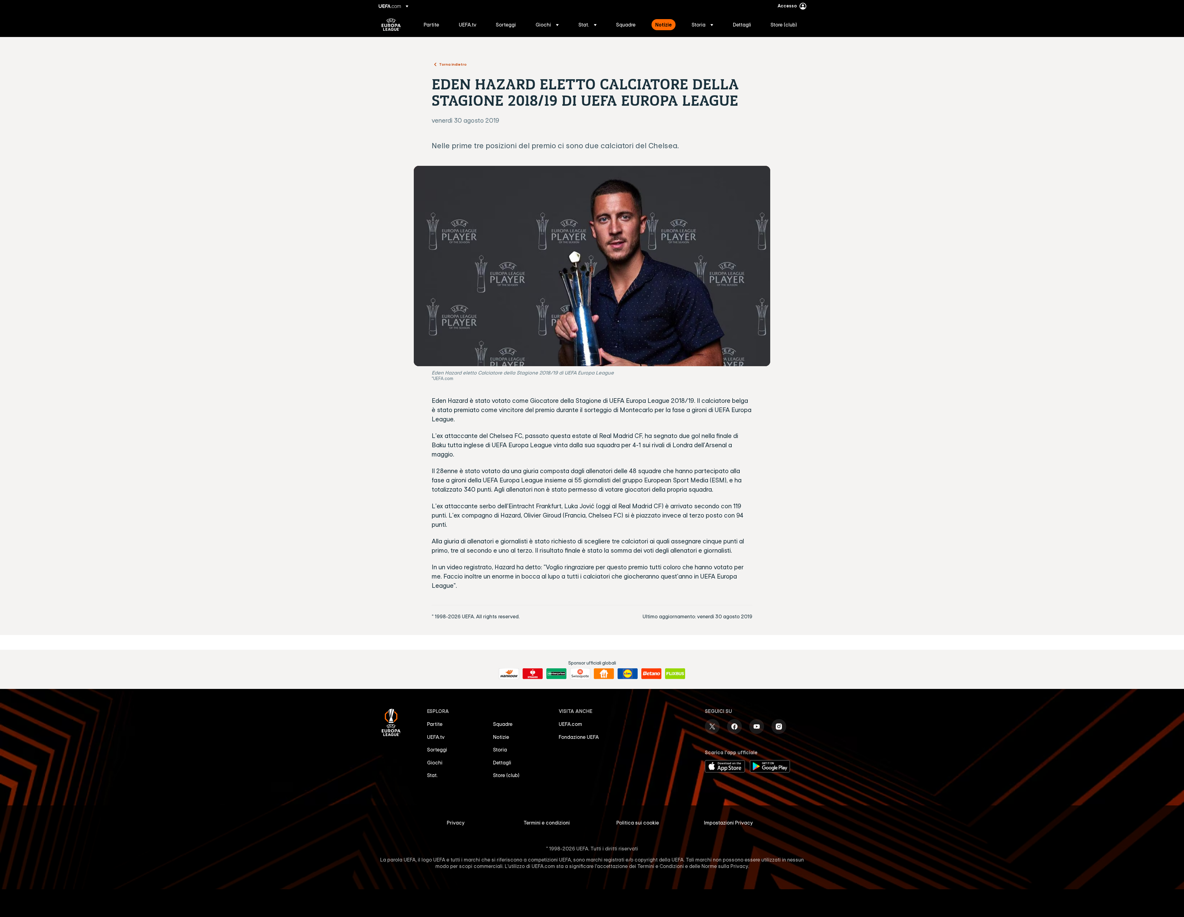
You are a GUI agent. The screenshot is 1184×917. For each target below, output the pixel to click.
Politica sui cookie (637, 822)
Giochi (434, 762)
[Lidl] (628, 673)
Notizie (501, 737)
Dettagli (502, 762)
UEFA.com (570, 724)
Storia (500, 749)
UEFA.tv (436, 737)
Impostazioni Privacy (728, 822)
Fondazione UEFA (579, 737)
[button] (547, 25)
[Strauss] (533, 673)
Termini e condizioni (547, 822)
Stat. (432, 775)
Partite (434, 724)
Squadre (502, 724)
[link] (431, 25)
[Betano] (651, 673)
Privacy (456, 822)
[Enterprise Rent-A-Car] (556, 673)
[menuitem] (433, 25)
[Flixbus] (675, 673)
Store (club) (506, 775)
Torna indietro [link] (453, 64)
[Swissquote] (580, 673)
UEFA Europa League (391, 24)
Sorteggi (437, 749)
